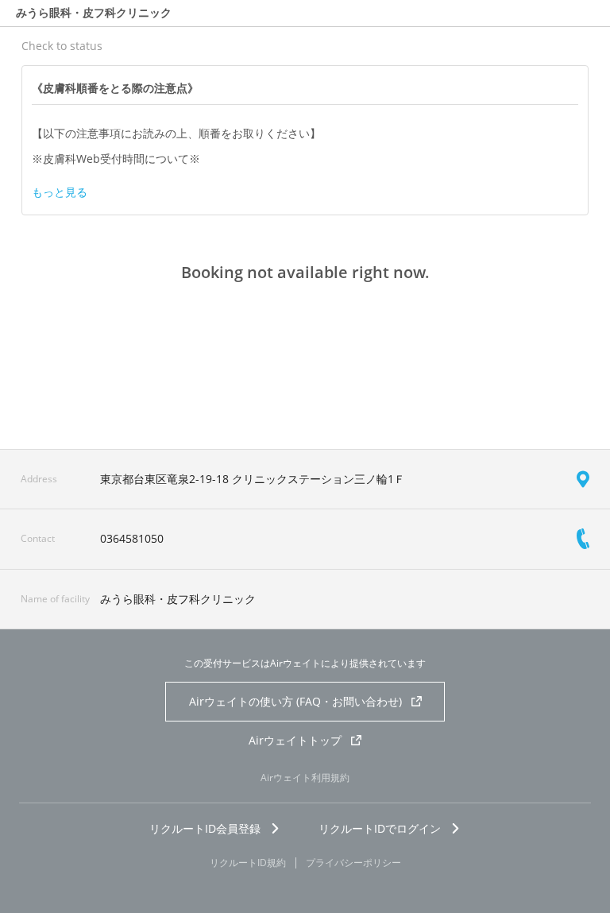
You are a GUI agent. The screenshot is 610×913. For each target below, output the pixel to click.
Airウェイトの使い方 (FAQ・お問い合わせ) (295, 701)
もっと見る (59, 192)
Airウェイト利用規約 (305, 777)
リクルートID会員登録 (205, 828)
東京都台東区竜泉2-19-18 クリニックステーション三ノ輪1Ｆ (252, 478)
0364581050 (132, 538)
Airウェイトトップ (295, 740)
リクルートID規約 (248, 863)
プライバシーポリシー (353, 863)
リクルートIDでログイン (380, 828)
